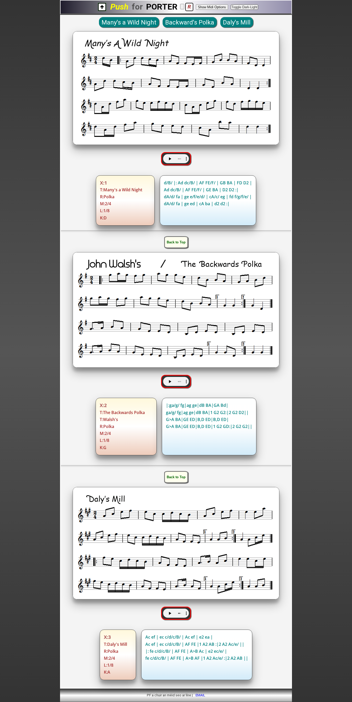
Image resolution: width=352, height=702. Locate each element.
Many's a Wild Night (129, 22)
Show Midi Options (212, 7)
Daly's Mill (236, 22)
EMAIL (200, 695)
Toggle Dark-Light (244, 7)
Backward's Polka (189, 22)
